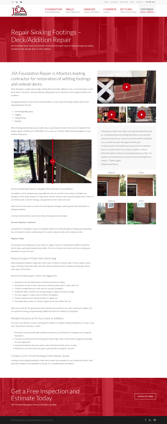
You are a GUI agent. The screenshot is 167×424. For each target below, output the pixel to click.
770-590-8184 (20, 404)
